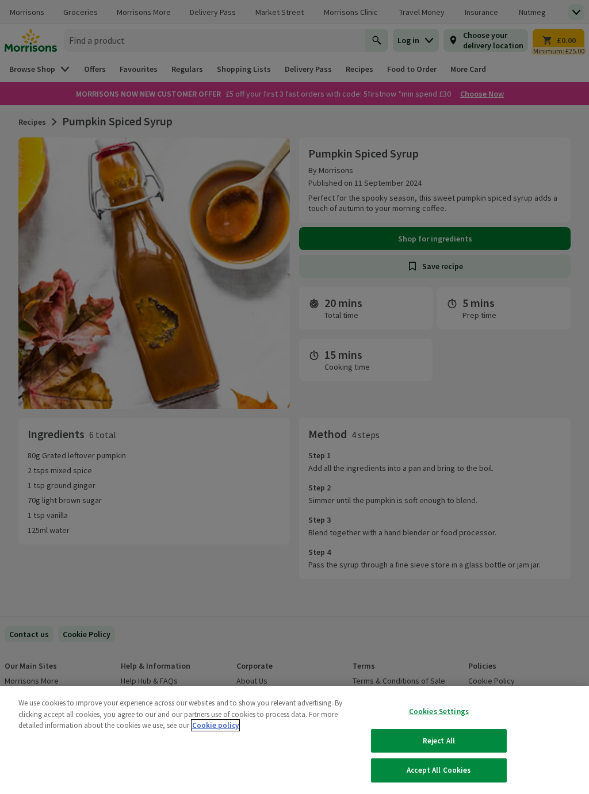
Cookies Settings (439, 711)
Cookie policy (215, 725)
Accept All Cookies (439, 770)
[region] (294, 740)
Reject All (439, 741)
